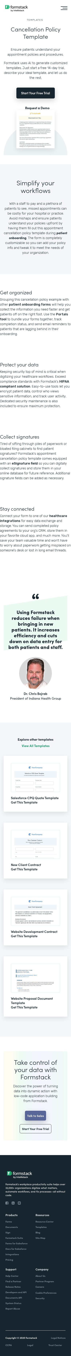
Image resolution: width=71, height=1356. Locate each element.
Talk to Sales (35, 1116)
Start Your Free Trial (35, 93)
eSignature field (25, 463)
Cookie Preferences (46, 1292)
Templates (35, 20)
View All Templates (36, 746)
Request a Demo (37, 108)
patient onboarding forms (30, 304)
